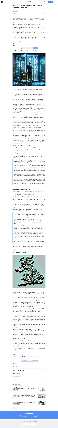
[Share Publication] (47, 2)
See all (14, 408)
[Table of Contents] (1, 214)
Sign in (55, 1)
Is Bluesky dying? (16, 387)
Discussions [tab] (19, 384)
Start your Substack (27, 423)
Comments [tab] (14, 373)
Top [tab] (13, 384)
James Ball (16, 10)
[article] (29, 389)
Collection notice (34, 421)
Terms (30, 421)
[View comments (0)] (16, 14)
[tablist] (16, 373)
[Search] (45, 2)
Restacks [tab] (18, 373)
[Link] (11, 51)
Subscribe (50, 1)
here (24, 187)
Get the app (33, 423)
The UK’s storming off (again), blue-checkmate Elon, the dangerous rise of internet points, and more (24, 403)
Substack (24, 426)
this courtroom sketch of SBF (29, 147)
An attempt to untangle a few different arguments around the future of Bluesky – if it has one (24, 389)
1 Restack (18, 363)
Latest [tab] (16, 384)
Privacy (28, 421)
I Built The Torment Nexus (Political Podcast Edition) (23, 394)
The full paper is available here (18, 293)
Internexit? (15, 401)
